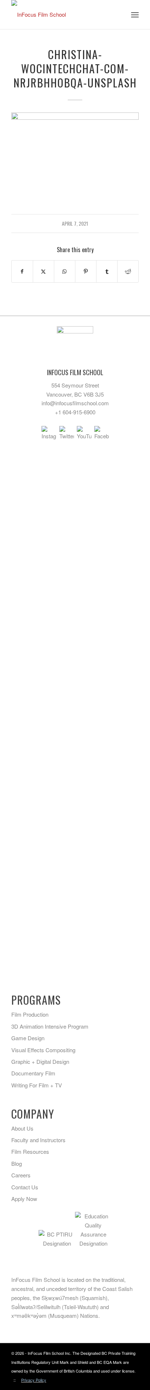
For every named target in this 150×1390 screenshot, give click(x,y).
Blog (16, 1163)
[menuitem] (135, 14)
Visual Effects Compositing (43, 1050)
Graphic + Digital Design (40, 1061)
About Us (22, 1128)
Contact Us (24, 1187)
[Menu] (135, 14)
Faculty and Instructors (38, 1140)
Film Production (29, 1014)
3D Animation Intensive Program (49, 1026)
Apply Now (24, 1198)
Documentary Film (33, 1073)
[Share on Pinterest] (85, 271)
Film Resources (30, 1151)
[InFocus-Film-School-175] (62, 14)
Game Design (27, 1038)
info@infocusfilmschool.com (75, 403)
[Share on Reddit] (128, 271)
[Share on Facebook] (22, 271)
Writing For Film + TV (36, 1085)
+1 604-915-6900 (75, 412)
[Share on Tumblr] (106, 271)
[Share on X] (43, 271)
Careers (21, 1175)
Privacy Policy (33, 1380)
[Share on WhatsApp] (64, 271)
